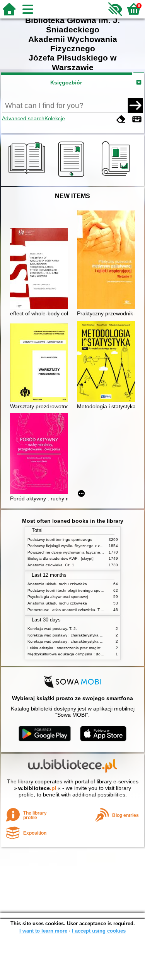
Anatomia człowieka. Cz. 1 (50, 565)
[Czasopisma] (117, 177)
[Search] (135, 105)
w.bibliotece (37, 788)
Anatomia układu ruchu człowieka (57, 584)
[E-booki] (72, 177)
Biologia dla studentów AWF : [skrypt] (60, 558)
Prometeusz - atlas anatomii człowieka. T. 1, (66, 610)
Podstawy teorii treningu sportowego (59, 539)
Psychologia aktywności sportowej (57, 596)
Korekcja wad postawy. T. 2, (52, 628)
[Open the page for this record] (41, 269)
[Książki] (28, 177)
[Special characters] (137, 119)
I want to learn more (43, 931)
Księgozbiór (66, 82)
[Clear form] (121, 119)
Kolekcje (54, 118)
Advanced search (23, 118)
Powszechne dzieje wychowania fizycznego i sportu (73, 552)
